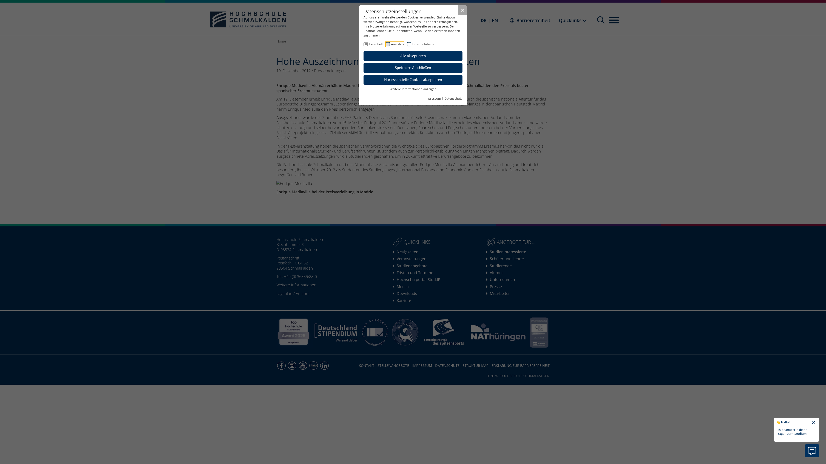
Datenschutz (453, 98)
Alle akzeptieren (413, 55)
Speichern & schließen (413, 67)
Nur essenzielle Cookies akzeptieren (413, 79)
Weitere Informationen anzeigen (413, 89)
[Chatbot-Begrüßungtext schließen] (814, 423)
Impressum (433, 98)
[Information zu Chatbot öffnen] (812, 450)
